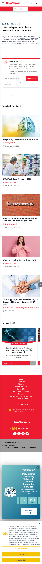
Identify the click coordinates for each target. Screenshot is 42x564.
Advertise (21, 382)
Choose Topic (18, 9)
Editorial (21, 384)
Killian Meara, (10, 308)
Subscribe (30, 79)
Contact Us (21, 389)
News (24, 447)
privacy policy (7, 84)
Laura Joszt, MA (10, 143)
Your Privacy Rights (21, 399)
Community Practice (9, 96)
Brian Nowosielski (11, 224)
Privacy (21, 394)
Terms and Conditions (21, 391)
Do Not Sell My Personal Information (21, 396)
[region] (21, 542)
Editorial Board (21, 386)
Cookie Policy (35, 544)
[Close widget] (37, 467)
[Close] (39, 523)
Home (7, 447)
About (21, 379)
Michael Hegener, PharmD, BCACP (27, 308)
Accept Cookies (21, 560)
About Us (15, 447)
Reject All (21, 554)
